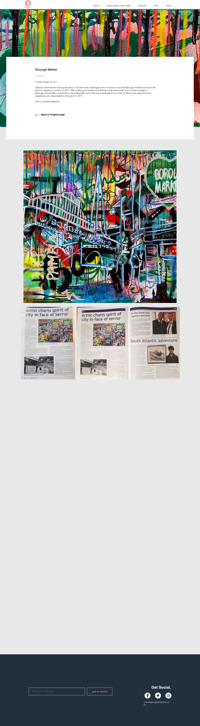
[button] (100, 226)
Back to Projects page (53, 114)
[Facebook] (147, 696)
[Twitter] (158, 696)
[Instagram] (168, 696)
